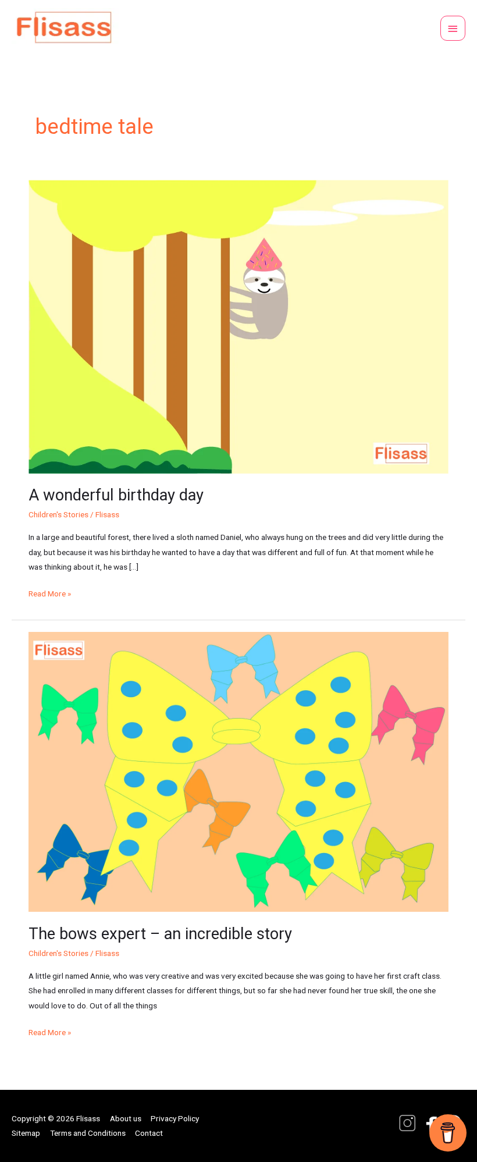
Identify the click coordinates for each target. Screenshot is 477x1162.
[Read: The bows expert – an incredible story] (238, 771)
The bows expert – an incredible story (160, 934)
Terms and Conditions (88, 1133)
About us (125, 1118)
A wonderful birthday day (116, 495)
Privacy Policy (175, 1118)
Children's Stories (58, 514)
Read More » (50, 592)
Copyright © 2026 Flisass (56, 1118)
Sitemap (26, 1133)
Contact (149, 1133)
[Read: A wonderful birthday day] (238, 326)
